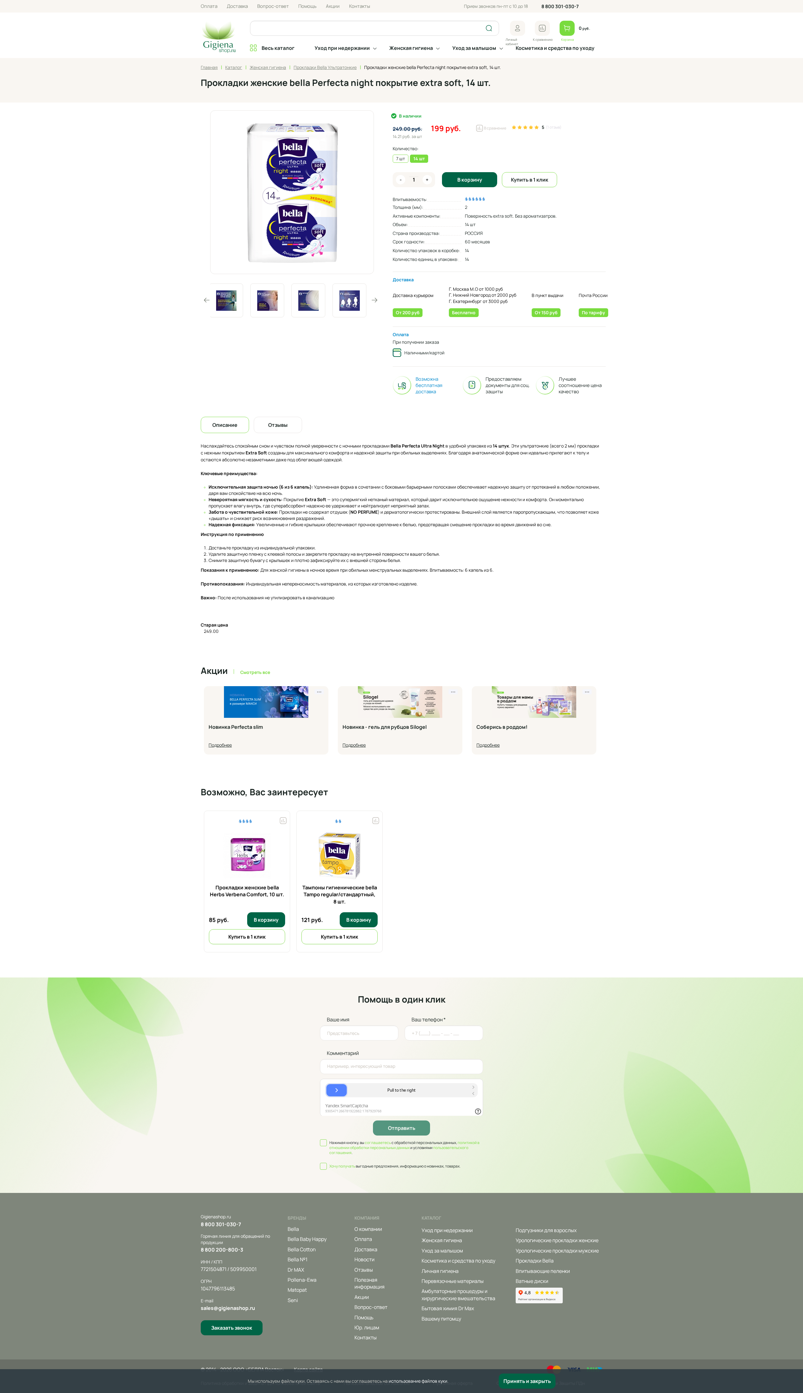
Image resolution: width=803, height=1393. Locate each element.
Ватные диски (532, 1281)
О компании (368, 1229)
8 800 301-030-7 (560, 6)
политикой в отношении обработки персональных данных (404, 1145)
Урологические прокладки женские (557, 1240)
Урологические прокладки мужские (557, 1250)
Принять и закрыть (527, 1381)
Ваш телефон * (429, 1019)
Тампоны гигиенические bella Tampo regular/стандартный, (339, 894)
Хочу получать (342, 1166)
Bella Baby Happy (307, 1239)
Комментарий (343, 1053)
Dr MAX (296, 1269)
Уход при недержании (342, 48)
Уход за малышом (474, 48)
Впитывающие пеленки (543, 1271)
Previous (206, 300)
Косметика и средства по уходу (555, 48)
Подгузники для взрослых (546, 1230)
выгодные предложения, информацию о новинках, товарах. (394, 1166)
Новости (364, 1259)
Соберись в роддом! (502, 727)
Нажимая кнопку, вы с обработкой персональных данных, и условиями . (404, 1147)
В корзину (469, 179)
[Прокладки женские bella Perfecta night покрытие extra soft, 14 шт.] (292, 192)
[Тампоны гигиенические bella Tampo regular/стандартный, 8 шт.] (340, 855)
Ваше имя (338, 1019)
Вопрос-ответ (273, 6)
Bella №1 (297, 1259)
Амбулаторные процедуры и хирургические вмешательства (458, 1294)
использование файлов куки (418, 1381)
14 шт (419, 159)
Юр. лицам (366, 1327)
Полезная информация (369, 1283)
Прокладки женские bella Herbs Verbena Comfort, (247, 891)
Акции (333, 6)
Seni (293, 1300)
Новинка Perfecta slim (236, 727)
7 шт (400, 159)
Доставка (237, 6)
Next (374, 300)
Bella (293, 1229)
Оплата (209, 6)
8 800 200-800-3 (222, 1249)
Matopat (297, 1289)
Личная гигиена (440, 1271)
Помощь (307, 6)
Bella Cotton (302, 1249)
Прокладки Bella (535, 1260)
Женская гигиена (411, 48)
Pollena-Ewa (302, 1279)
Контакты (359, 6)
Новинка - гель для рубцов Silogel (385, 727)
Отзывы (363, 1269)
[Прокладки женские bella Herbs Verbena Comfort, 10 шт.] (247, 855)
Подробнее (220, 745)
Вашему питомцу (441, 1318)
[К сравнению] (542, 28)
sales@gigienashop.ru (228, 1308)
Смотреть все (255, 672)
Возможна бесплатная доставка (429, 385)
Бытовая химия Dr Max (448, 1308)
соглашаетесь (378, 1142)
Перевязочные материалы (453, 1281)
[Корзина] (567, 28)
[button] (517, 28)
